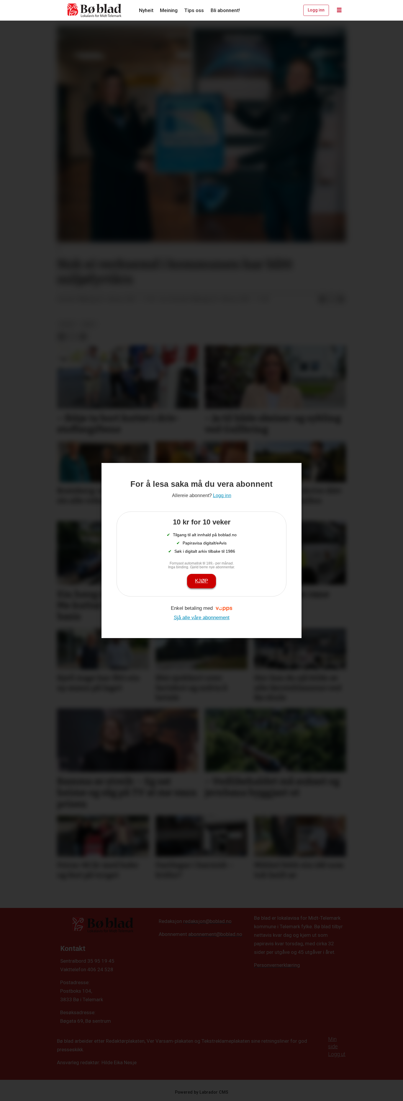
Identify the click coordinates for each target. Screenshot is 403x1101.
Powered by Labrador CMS (201, 1092)
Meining (169, 10)
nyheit (67, 324)
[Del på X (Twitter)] (331, 299)
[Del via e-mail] (341, 299)
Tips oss (194, 10)
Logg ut (336, 1054)
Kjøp (201, 581)
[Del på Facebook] (322, 299)
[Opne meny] (339, 10)
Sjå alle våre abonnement (202, 617)
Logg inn (316, 10)
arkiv (89, 324)
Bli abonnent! (225, 10)
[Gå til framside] (94, 10)
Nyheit (146, 10)
